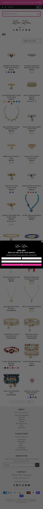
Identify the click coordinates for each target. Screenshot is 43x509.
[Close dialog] (42, 241)
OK (21, 264)
